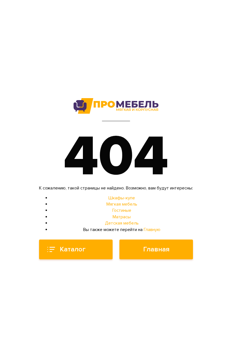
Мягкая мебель (121, 204)
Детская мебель (122, 223)
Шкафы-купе (121, 198)
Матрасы (122, 217)
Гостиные (121, 210)
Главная (156, 249)
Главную (152, 229)
